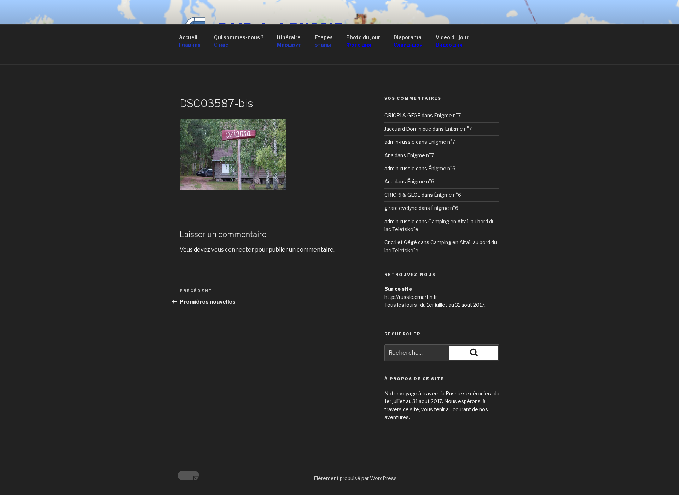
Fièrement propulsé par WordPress (355, 478)
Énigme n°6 (441, 168)
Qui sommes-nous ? (238, 41)
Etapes (324, 41)
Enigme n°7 (447, 115)
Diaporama (408, 41)
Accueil (190, 41)
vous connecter (232, 249)
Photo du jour (363, 41)
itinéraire (289, 41)
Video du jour (452, 41)
